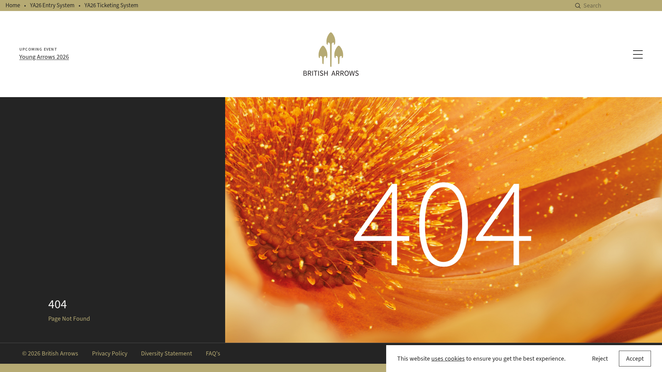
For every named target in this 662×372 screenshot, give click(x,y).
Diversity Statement (166, 353)
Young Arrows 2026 (44, 57)
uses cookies (448, 358)
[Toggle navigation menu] (638, 54)
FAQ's (213, 353)
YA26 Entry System (52, 5)
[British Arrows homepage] (331, 54)
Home (13, 5)
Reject (600, 358)
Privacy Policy (109, 353)
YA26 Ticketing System (111, 5)
